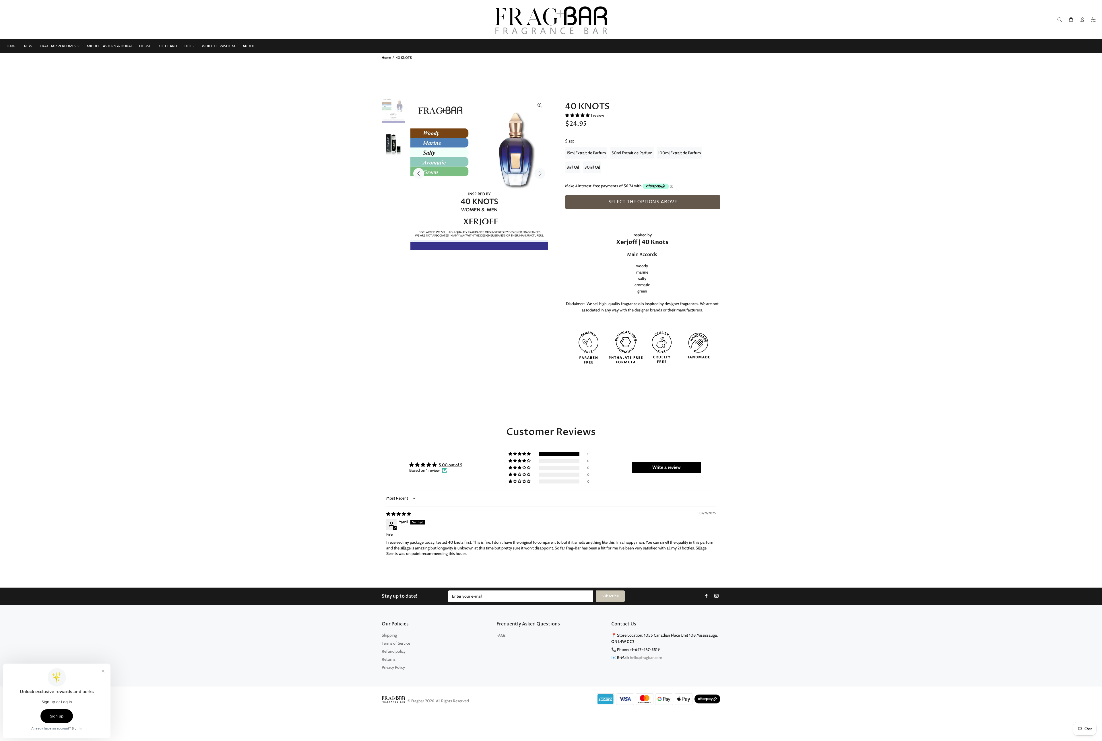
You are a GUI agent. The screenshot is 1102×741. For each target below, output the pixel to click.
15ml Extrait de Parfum (586, 152)
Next (539, 173)
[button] (578, 115)
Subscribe (610, 596)
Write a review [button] (666, 467)
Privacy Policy (393, 667)
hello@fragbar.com (646, 657)
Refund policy (394, 651)
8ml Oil (572, 167)
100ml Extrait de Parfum (679, 152)
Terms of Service (396, 643)
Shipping (389, 635)
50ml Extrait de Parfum (632, 152)
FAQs (501, 635)
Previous (418, 173)
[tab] (567, 212)
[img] (398, 513)
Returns (388, 659)
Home (386, 57)
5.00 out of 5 (450, 464)
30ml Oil (592, 167)
